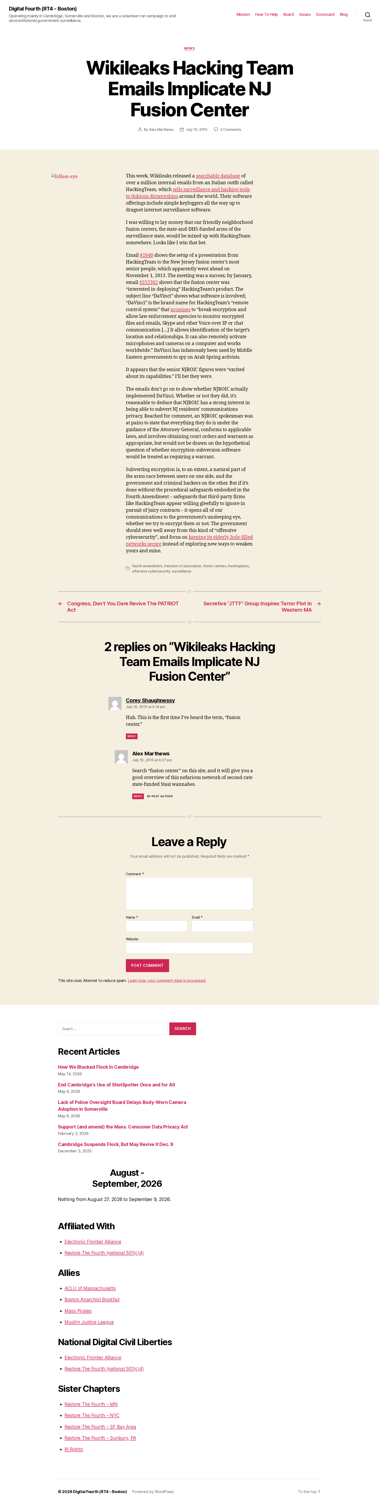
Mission (243, 14)
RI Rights (73, 1449)
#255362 (148, 282)
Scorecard (325, 14)
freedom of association (182, 566)
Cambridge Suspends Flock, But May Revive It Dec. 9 (115, 1144)
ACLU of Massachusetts (90, 1288)
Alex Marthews (161, 129)
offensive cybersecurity (151, 571)
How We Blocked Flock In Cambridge (98, 1067)
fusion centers (214, 566)
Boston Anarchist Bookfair (92, 1299)
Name (132, 917)
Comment (135, 874)
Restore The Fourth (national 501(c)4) (104, 1253)
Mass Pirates (78, 1311)
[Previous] (72, 1178)
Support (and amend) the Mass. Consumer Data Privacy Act (123, 1127)
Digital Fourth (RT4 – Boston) (100, 1491)
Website (132, 939)
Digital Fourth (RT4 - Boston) (43, 8)
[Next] (182, 1178)
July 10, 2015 (196, 129)
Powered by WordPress (153, 1491)
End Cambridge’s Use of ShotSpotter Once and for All (116, 1085)
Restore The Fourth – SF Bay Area (100, 1427)
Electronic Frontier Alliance (92, 1241)
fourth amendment (147, 566)
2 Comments (230, 129)
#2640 (146, 255)
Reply (131, 736)
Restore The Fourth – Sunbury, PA (100, 1438)
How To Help (266, 14)
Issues (305, 14)
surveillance (181, 571)
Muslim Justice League (89, 1322)
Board (288, 14)
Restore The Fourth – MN (91, 1404)
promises (180, 310)
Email (197, 917)
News (189, 48)
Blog (344, 14)
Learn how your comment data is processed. (167, 980)
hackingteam (238, 566)
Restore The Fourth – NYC (92, 1415)
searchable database (218, 176)
